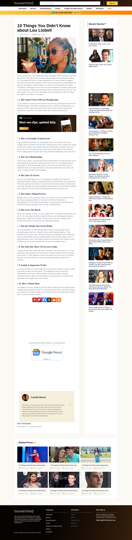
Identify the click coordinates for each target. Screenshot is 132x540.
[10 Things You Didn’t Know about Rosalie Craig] (32, 454)
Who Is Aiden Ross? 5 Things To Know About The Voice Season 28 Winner (100, 309)
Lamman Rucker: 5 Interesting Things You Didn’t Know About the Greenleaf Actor (101, 110)
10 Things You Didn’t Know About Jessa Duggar (66, 465)
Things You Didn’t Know (73, 8)
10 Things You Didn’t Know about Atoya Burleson (99, 465)
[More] (59, 300)
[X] (49, 300)
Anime (57, 8)
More (110, 8)
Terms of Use (75, 520)
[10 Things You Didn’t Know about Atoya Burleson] (95, 454)
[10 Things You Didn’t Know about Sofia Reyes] (32, 480)
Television (22, 8)
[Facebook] (44, 300)
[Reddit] (54, 300)
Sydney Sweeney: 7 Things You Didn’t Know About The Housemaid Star (101, 198)
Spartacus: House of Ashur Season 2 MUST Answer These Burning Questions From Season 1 (101, 264)
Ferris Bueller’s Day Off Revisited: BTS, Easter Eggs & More (100, 220)
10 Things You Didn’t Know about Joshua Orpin (98, 490)
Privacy (73, 514)
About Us (74, 523)
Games (89, 8)
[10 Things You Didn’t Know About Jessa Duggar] (64, 454)
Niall (68, 165)
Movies (33, 8)
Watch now (77, 12)
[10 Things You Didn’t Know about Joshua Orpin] (95, 480)
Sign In (112, 3)
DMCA (73, 517)
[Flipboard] (39, 300)
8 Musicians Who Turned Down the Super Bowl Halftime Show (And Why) (101, 242)
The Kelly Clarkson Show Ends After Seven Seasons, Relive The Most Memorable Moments (100, 287)
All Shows (100, 8)
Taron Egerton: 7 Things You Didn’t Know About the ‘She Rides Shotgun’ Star (101, 133)
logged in (27, 426)
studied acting (41, 147)
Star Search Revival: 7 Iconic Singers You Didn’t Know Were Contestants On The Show (99, 176)
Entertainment (45, 8)
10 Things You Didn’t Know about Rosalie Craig (35, 465)
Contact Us (74, 526)
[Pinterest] (34, 300)
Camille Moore (23, 34)
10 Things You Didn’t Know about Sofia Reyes (34, 490)
